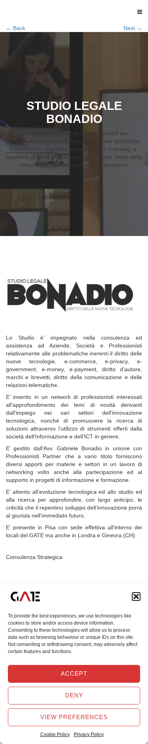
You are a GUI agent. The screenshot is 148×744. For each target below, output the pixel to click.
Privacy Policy (89, 734)
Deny (74, 695)
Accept (74, 673)
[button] (136, 596)
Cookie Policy (55, 734)
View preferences (74, 717)
